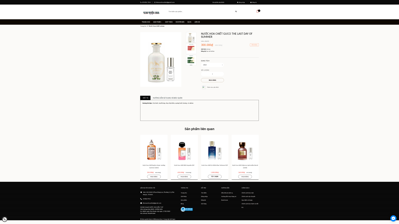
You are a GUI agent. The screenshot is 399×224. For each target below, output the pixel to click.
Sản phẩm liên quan (199, 129)
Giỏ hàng (203, 204)
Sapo (173, 219)
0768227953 (146, 199)
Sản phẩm (157, 22)
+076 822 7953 (146, 2)
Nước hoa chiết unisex (156, 26)
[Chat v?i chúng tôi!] (393, 218)
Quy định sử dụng (247, 200)
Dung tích (205, 61)
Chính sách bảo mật (248, 193)
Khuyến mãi (180, 22)
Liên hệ (197, 22)
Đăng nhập (241, 2)
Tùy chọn (214, 176)
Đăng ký (254, 2)
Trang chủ (146, 22)
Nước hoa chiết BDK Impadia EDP (184, 165)
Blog (189, 22)
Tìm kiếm (204, 193)
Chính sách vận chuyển (248, 196)
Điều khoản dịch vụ (227, 193)
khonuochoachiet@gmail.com (165, 2)
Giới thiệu (169, 22)
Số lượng (205, 70)
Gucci (207, 41)
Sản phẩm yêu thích (218, 2)
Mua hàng (212, 80)
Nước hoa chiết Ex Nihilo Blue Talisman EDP (214, 165)
